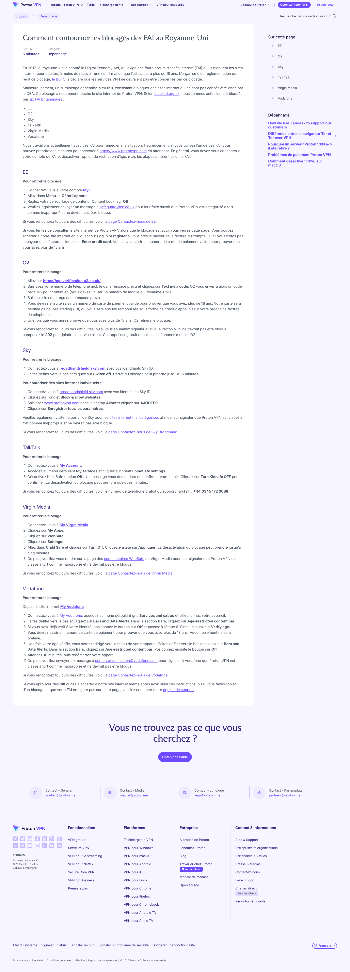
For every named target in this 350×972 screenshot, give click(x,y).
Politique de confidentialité (28, 960)
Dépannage (48, 16)
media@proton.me (134, 795)
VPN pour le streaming (85, 856)
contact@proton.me (60, 795)
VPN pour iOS (134, 872)
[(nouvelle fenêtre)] (15, 838)
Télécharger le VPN (138, 840)
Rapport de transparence (102, 960)
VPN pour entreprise (170, 4)
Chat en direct (246, 888)
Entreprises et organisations (256, 848)
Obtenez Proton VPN (294, 4)
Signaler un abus (54, 945)
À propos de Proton (194, 840)
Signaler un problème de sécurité (124, 945)
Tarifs (91, 4)
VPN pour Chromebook (141, 904)
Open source (189, 885)
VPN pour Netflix (80, 864)
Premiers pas (78, 888)
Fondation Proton (193, 848)
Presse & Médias (248, 864)
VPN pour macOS (137, 856)
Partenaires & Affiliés (251, 856)
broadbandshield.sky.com (82, 368)
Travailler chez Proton (196, 864)
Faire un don (244, 880)
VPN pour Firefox (137, 896)
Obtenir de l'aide (175, 757)
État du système (25, 945)
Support (21, 16)
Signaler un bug (83, 945)
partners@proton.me (284, 795)
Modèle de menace (194, 877)
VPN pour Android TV (140, 913)
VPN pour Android (137, 864)
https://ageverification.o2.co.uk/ (72, 281)
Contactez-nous (247, 872)
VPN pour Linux (135, 880)
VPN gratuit (76, 840)
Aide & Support (246, 840)
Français (324, 945)
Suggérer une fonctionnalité (174, 945)
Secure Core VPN (81, 872)
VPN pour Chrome (137, 888)
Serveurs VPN (78, 848)
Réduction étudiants (250, 901)
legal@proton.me (207, 795)
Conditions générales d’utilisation (66, 960)
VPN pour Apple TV (138, 921)
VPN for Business (81, 880)
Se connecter (325, 4)
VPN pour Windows (138, 848)
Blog (183, 856)
